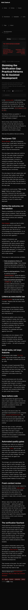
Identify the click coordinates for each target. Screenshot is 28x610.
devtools (11, 579)
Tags (5, 25)
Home (5, 8)
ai (2, 579)
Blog (10, 39)
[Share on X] (6, 581)
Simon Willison (6, 141)
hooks (11, 448)
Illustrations (7, 16)
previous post (9, 100)
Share (9, 91)
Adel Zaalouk (5, 2)
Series (19, 8)
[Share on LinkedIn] (8, 581)
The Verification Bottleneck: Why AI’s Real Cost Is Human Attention (13, 573)
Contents (7, 95)
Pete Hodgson (6, 223)
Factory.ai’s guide (7, 299)
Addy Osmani (21, 488)
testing (23, 579)
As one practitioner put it (13, 415)
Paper (15, 39)
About (11, 25)
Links (24, 16)
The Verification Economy (11, 44)
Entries (12, 8)
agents (6, 579)
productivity (17, 579)
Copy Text (23, 39)
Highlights (16, 16)
